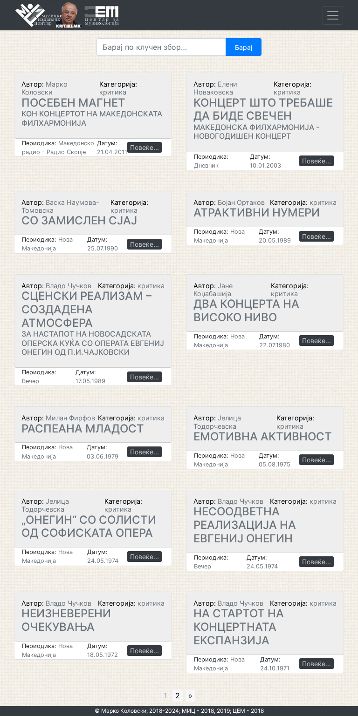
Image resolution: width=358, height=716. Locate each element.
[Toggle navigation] (333, 15)
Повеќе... (144, 147)
